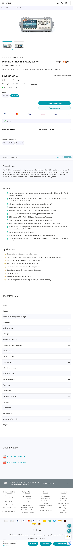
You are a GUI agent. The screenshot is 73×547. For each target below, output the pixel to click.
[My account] (62, 3)
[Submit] (68, 483)
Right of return (45, 508)
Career (64, 496)
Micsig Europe (64, 512)
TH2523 (5, 96)
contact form (12, 511)
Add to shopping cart (54, 103)
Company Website (63, 503)
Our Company (64, 498)
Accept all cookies (62, 543)
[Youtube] (36, 530)
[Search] (58, 3)
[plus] (17, 105)
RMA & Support (64, 508)
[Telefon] (69, 526)
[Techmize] (62, 62)
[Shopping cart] (70, 3)
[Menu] (3, 3)
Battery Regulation (45, 498)
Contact (64, 505)
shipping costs (27, 535)
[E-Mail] (69, 531)
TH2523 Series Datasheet (16, 457)
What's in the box (8, 143)
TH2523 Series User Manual (16, 462)
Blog (64, 510)
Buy (68, 157)
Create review (18, 57)
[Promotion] (66, 3)
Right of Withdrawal (46, 510)
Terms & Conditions (46, 496)
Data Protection (45, 501)
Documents (19, 143)
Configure (45, 543)
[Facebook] (33, 530)
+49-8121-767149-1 (9, 503)
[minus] (4, 105)
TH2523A (14, 96)
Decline (33, 543)
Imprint (46, 503)
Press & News (64, 501)
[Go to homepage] (9, 3)
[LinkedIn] (40, 530)
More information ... (8, 545)
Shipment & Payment (45, 505)
